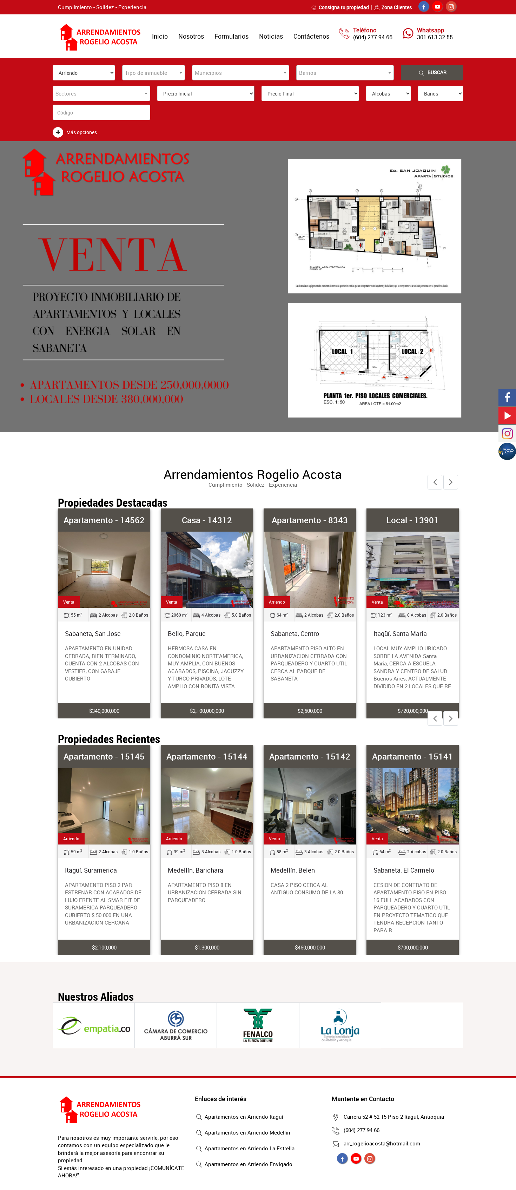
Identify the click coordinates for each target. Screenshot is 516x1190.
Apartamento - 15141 (412, 756)
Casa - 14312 (207, 520)
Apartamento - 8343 (310, 520)
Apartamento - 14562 (104, 520)
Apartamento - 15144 (206, 756)
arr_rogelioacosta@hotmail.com (382, 1143)
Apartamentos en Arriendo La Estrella (249, 1148)
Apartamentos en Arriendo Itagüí (243, 1116)
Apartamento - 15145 (104, 756)
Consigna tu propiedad (344, 7)
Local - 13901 (412, 520)
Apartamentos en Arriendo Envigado (247, 1164)
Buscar (437, 72)
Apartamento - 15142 (309, 756)
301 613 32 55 (435, 37)
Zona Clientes (397, 7)
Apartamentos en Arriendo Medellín (246, 1132)
